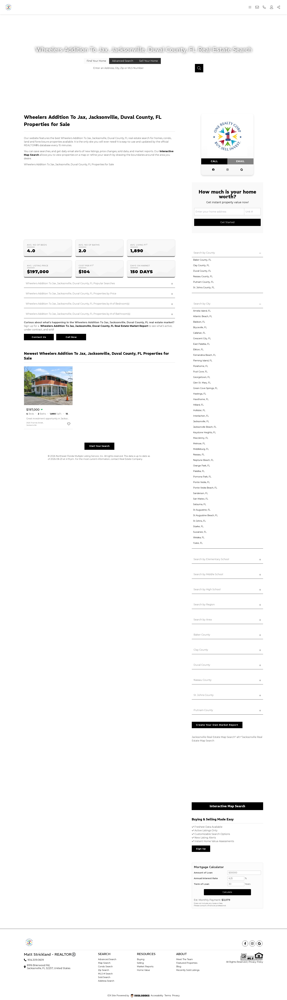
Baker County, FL (202, 260)
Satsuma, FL (199, 504)
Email (240, 161)
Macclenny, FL (200, 438)
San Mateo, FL (200, 498)
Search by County (204, 252)
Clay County (201, 649)
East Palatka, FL (201, 344)
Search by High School (207, 589)
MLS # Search (105, 973)
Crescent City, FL (202, 338)
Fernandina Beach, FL (204, 355)
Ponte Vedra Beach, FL (205, 487)
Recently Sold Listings (187, 970)
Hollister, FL (199, 410)
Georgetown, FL (201, 377)
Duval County (202, 664)
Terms (167, 995)
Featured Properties (186, 963)
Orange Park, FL (201, 465)
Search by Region (204, 604)
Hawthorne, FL (201, 399)
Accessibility (157, 995)
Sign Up (201, 848)
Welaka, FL (198, 537)
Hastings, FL (199, 393)
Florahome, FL (200, 366)
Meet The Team (184, 959)
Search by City (202, 303)
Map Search (104, 963)
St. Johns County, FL (204, 287)
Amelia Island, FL (202, 310)
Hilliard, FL (198, 404)
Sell (148, 60)
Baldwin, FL (199, 322)
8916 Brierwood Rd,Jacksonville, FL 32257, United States (48, 967)
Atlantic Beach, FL (202, 316)
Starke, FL (198, 526)
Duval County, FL (202, 271)
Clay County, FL (201, 265)
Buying (140, 959)
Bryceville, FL (200, 327)
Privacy (176, 995)
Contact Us (39, 337)
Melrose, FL (199, 443)
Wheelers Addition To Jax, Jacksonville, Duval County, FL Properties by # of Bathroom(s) (78, 313)
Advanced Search (107, 959)
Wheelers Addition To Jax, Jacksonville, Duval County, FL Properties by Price (71, 293)
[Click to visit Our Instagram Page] (227, 170)
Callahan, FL (199, 333)
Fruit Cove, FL (200, 371)
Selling (140, 963)
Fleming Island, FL (202, 360)
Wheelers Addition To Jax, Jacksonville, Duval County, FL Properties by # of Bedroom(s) (77, 303)
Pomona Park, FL (202, 476)
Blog (178, 966)
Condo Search (105, 966)
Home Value (143, 970)
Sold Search (104, 977)
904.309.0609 (36, 959)
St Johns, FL (199, 521)
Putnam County (203, 710)
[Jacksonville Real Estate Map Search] (227, 772)
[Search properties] (199, 68)
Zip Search (103, 970)
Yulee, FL (198, 543)
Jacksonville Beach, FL (204, 427)
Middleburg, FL (201, 449)
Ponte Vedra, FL (201, 482)
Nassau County (203, 680)
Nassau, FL (198, 454)
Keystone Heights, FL (204, 432)
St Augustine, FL (201, 510)
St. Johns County (204, 695)
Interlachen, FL (201, 416)
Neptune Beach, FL (203, 460)
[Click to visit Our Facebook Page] (213, 170)
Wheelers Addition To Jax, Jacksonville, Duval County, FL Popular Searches (70, 283)
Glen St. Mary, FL (202, 382)
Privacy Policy (256, 962)
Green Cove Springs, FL (205, 388)
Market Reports (145, 966)
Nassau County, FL (203, 276)
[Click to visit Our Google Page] (241, 170)
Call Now (71, 337)
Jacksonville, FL (201, 421)
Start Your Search (99, 446)
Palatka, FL (199, 471)
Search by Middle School (208, 574)
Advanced (122, 60)
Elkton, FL (198, 349)
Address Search (106, 981)
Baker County (202, 634)
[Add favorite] (68, 424)
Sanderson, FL (200, 493)
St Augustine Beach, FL (205, 515)
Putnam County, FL (203, 282)
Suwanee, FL (200, 532)
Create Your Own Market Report (217, 725)
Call (214, 161)
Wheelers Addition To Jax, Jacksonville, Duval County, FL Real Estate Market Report (94, 326)
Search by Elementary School (211, 559)
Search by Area (203, 619)
